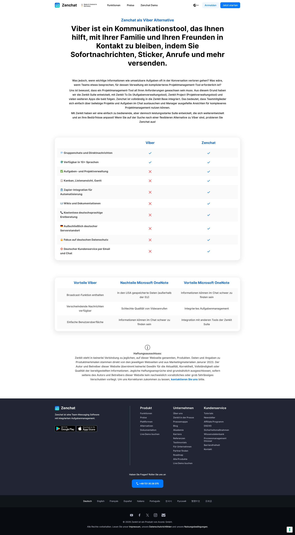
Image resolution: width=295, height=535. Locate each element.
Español (128, 501)
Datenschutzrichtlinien (160, 526)
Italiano (140, 501)
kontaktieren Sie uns (184, 379)
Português (155, 501)
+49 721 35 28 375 (149, 483)
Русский (181, 501)
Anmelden (210, 5)
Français (114, 501)
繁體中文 (195, 501)
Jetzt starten (230, 5)
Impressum (134, 526)
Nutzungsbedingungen (195, 526)
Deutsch (87, 501)
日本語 (208, 501)
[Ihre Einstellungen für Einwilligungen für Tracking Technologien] (290, 530)
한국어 (168, 501)
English (100, 501)
